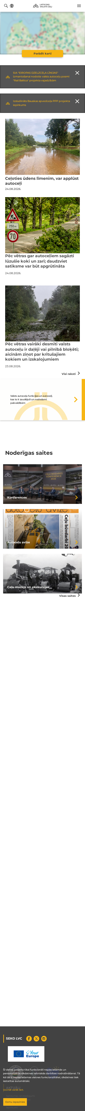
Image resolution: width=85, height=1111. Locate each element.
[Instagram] (44, 1038)
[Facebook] (29, 1038)
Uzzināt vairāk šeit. (13, 1089)
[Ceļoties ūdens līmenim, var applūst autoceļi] (42, 147)
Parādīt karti (43, 53)
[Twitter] (36, 1038)
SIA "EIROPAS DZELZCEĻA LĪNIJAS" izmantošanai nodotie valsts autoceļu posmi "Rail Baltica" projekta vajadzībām (41, 76)
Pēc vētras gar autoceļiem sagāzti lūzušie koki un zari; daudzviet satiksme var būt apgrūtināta (39, 261)
